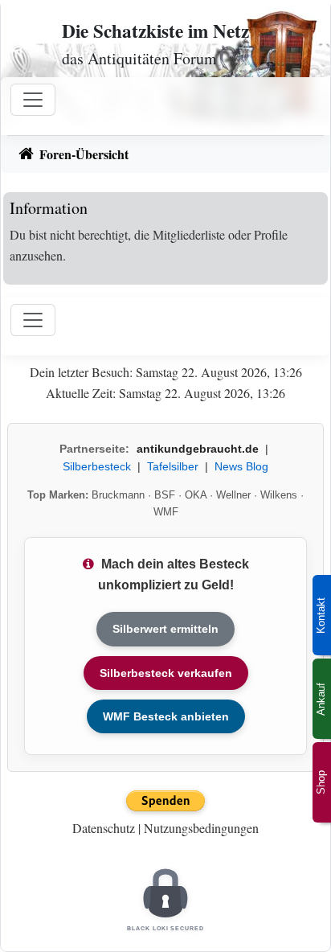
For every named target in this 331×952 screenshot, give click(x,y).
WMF (165, 512)
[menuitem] (165, 154)
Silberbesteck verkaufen (166, 673)
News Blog (241, 466)
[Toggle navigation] (32, 320)
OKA (195, 495)
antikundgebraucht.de (198, 448)
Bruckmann (118, 495)
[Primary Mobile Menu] (32, 100)
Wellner (233, 495)
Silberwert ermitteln (165, 628)
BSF (164, 495)
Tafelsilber (172, 466)
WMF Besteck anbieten (166, 716)
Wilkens (278, 495)
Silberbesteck (97, 466)
